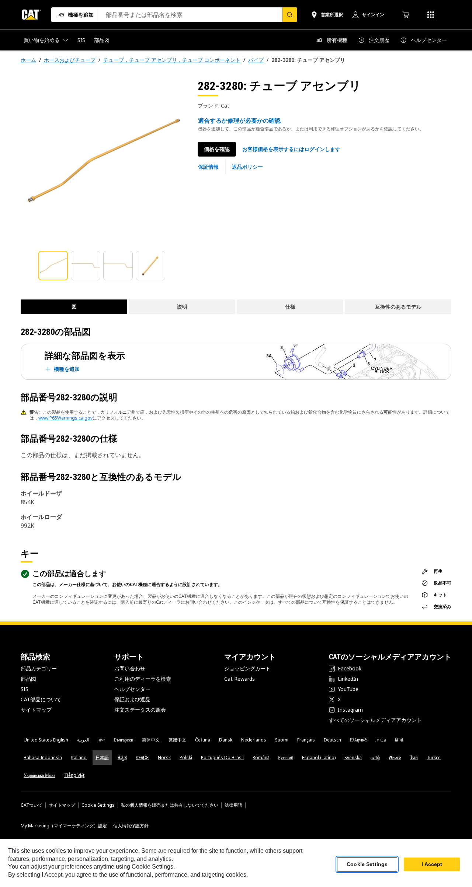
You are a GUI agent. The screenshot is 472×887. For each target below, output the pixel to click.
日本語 (102, 757)
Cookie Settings (98, 805)
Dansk (225, 740)
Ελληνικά (358, 740)
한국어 (142, 757)
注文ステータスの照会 (140, 709)
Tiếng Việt (74, 775)
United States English (46, 740)
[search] (289, 14)
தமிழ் (375, 757)
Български (123, 740)
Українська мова (39, 775)
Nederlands (253, 740)
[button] (291, 149)
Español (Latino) (319, 757)
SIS (24, 689)
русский (285, 757)
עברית (380, 740)
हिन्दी (399, 740)
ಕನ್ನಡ (122, 757)
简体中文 (151, 740)
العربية (83, 740)
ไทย (414, 757)
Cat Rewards (239, 678)
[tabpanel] (103, 160)
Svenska (353, 757)
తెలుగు (395, 757)
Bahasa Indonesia (43, 757)
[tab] (53, 265)
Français (306, 740)
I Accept (431, 864)
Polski (186, 757)
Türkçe (434, 757)
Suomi (281, 740)
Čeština (202, 740)
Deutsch (332, 740)
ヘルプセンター (132, 689)
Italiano (79, 757)
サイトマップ (36, 709)
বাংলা (101, 740)
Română (261, 757)
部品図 (28, 678)
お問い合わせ (129, 668)
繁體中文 (177, 740)
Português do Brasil (222, 757)
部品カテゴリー (39, 668)
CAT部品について (41, 699)
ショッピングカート (247, 668)
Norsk (164, 757)
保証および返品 (132, 699)
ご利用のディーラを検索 (142, 678)
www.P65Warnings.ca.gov (65, 418)
